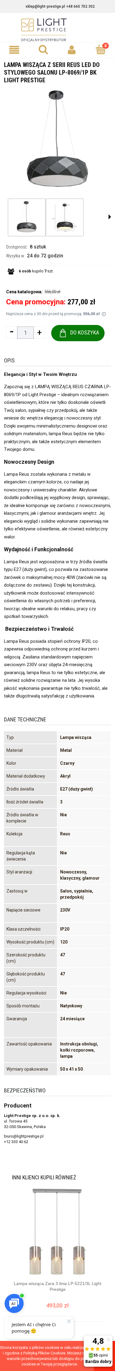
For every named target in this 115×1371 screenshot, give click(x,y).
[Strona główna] (58, 30)
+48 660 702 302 (80, 6)
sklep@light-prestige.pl (45, 6)
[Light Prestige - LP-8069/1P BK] (26, 217)
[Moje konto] (72, 50)
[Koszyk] (100, 49)
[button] (14, 50)
